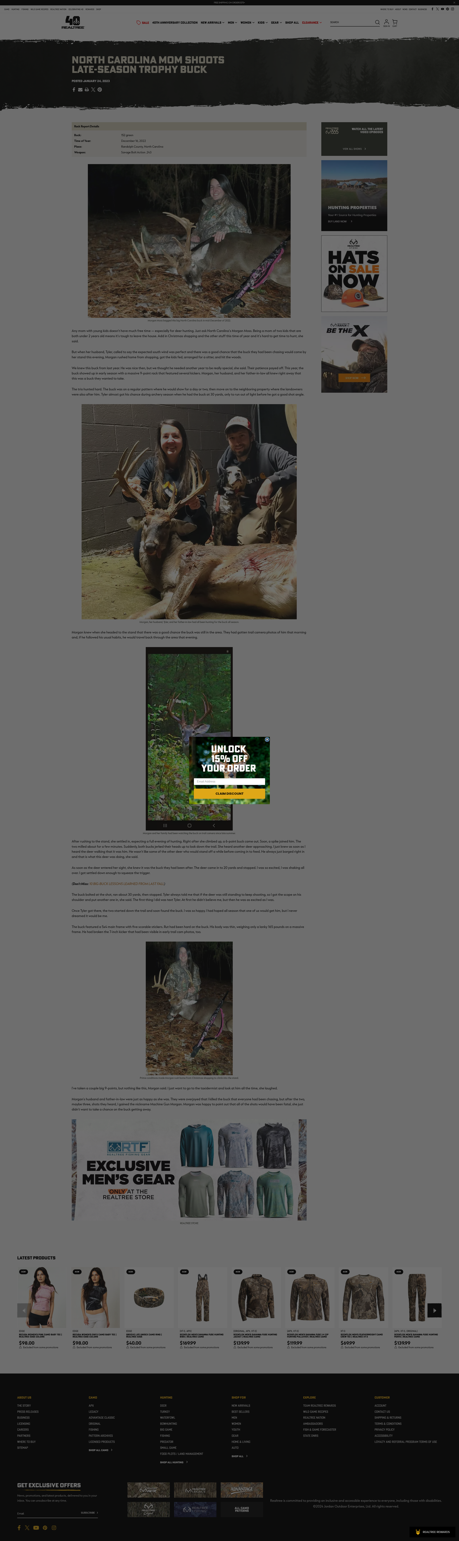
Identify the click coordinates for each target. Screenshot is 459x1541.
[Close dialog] (267, 739)
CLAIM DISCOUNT (230, 793)
